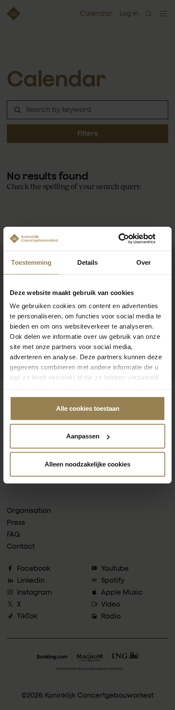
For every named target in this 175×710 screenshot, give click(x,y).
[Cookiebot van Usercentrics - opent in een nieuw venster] (128, 238)
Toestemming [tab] (31, 262)
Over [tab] (143, 262)
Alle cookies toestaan (87, 408)
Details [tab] (87, 262)
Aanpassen (82, 436)
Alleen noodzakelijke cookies (87, 463)
